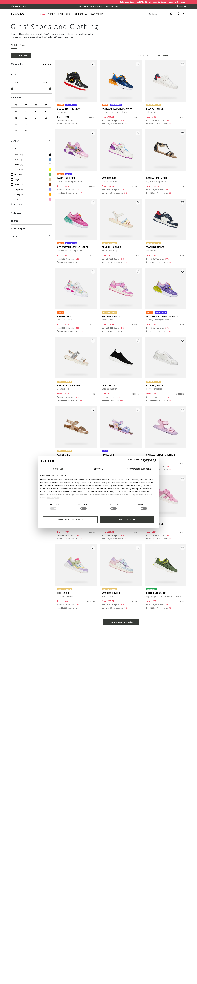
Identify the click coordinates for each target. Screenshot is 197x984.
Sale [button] (42, 14)
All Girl (14, 45)
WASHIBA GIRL (109, 178)
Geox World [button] (96, 14)
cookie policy (53, 497)
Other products (121, 622)
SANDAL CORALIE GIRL (69, 385)
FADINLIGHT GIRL (66, 178)
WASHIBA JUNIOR (155, 247)
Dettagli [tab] (98, 468)
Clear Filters (45, 64)
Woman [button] (51, 14)
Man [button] (60, 14)
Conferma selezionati (70, 519)
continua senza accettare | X (141, 459)
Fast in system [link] (80, 14)
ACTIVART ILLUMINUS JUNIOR (117, 108)
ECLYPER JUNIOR (154, 108)
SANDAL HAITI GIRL (112, 247)
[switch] (83, 508)
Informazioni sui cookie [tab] (138, 468)
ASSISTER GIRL (64, 316)
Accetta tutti (127, 519)
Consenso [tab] (58, 468)
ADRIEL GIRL (63, 454)
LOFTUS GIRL (64, 593)
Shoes (22, 45)
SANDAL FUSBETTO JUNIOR (160, 454)
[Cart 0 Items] (183, 16)
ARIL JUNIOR (108, 385)
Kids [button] (68, 14)
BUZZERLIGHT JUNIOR (68, 108)
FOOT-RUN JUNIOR (156, 593)
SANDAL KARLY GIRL (157, 178)
